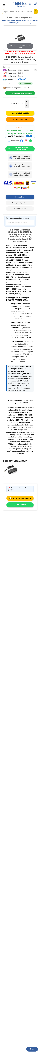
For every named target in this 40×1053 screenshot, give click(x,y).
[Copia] (35, 70)
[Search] (36, 11)
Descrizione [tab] (20, 197)
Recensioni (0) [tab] (20, 209)
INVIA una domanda (20, 498)
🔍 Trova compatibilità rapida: (17, 218)
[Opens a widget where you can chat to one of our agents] (32, 1049)
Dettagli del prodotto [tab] (20, 203)
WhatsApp (21, 505)
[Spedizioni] (20, 185)
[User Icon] (30, 4)
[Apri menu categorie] (4, 5)
